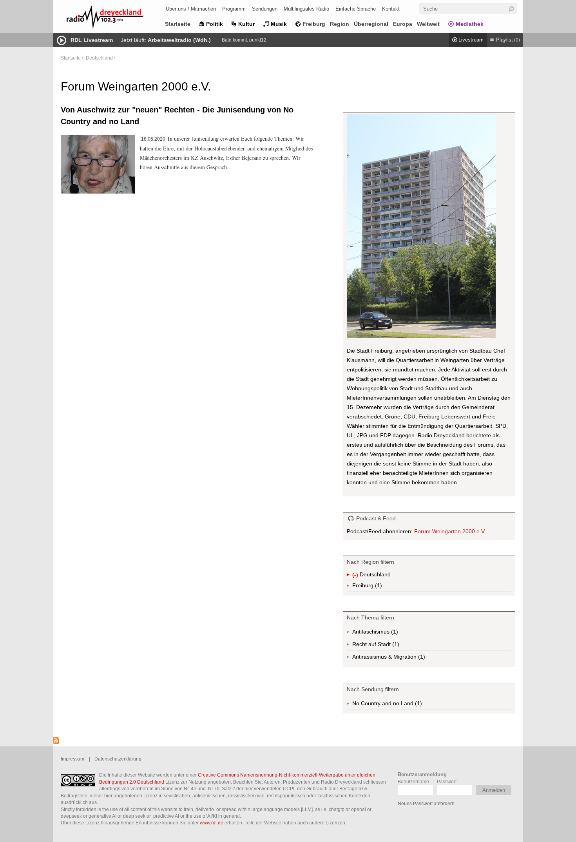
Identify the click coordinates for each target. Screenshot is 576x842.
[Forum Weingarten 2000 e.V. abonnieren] (56, 742)
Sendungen (264, 9)
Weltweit (428, 24)
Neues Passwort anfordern (426, 803)
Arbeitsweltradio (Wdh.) (179, 40)
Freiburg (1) (377, 587)
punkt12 (257, 40)
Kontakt (391, 9)
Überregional (371, 24)
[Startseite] (116, 18)
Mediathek (470, 24)
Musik (279, 24)
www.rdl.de (211, 822)
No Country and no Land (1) (397, 705)
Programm (234, 9)
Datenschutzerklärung (117, 758)
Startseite (177, 24)
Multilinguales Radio (306, 9)
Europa (402, 24)
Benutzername (413, 781)
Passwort (446, 781)
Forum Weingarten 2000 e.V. (450, 531)
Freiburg (313, 24)
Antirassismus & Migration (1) (406, 658)
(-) (356, 575)
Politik (214, 24)
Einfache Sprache (355, 9)
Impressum (72, 758)
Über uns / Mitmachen (191, 9)
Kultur (246, 24)
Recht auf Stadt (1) (383, 646)
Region (339, 24)
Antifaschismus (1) (393, 633)
